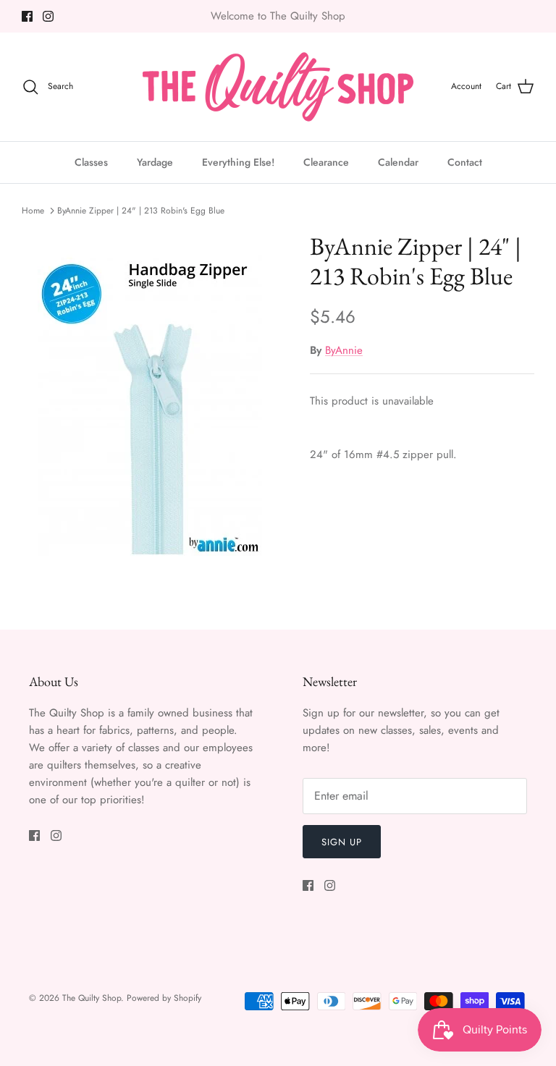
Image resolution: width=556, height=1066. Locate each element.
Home (33, 210)
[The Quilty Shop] (278, 87)
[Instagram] (48, 16)
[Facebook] (27, 16)
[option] (150, 405)
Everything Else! (238, 162)
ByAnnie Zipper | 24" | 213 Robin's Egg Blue (140, 210)
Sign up (341, 842)
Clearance (326, 162)
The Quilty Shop (91, 997)
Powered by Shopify (164, 997)
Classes (91, 162)
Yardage (155, 162)
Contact (464, 162)
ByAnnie (344, 350)
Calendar (398, 162)
